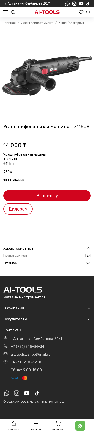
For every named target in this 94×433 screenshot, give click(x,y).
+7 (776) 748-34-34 (27, 346)
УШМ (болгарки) (71, 23)
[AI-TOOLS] (47, 12)
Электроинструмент (37, 23)
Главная (9, 23)
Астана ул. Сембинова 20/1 (29, 3)
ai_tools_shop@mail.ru (31, 354)
